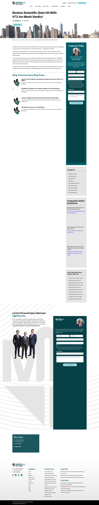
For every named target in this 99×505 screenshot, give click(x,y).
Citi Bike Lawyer (48, 494)
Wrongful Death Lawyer (49, 477)
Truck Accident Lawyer (49, 473)
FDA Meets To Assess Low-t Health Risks (32, 107)
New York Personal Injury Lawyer (75, 292)
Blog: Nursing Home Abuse (74, 183)
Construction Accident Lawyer (51, 475)
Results (29, 481)
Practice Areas (46, 6)
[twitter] (18, 475)
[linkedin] (15, 475)
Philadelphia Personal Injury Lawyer (76, 285)
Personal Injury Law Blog (19, 39)
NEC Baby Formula (48, 490)
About (31, 6)
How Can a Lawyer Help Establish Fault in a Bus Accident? (72, 477)
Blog (29, 488)
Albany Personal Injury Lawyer (75, 287)
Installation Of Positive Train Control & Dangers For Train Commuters (40, 88)
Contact (69, 6)
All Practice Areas (48, 496)
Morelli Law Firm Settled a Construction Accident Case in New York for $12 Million (42, 80)
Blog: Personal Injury (30, 39)
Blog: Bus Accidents (73, 174)
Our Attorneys (38, 6)
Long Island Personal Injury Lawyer (76, 282)
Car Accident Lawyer (49, 471)
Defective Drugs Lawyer (49, 488)
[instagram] (22, 475)
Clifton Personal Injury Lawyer (75, 280)
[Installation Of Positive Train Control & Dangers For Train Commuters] (17, 92)
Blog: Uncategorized (73, 192)
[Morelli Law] (19, 3)
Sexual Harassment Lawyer (50, 492)
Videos (29, 490)
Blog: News (71, 180)
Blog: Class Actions (72, 176)
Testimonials (31, 483)
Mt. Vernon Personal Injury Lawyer (75, 278)
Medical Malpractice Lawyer (50, 479)
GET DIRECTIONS (17, 446)
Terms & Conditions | (17, 501)
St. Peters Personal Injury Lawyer (75, 296)
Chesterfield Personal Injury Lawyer (76, 294)
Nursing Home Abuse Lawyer (50, 481)
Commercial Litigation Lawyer (51, 486)
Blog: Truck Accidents (73, 190)
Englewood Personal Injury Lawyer (75, 289)
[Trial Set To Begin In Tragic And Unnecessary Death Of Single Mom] (17, 101)
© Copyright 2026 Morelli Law (19, 503)
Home (29, 471)
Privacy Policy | (25, 501)
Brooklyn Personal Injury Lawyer (75, 299)
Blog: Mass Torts (72, 178)
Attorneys (30, 475)
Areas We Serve (55, 6)
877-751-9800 (18, 443)
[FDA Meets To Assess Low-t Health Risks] (17, 111)
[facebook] (13, 475)
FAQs (29, 485)
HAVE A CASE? (17, 24)
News (29, 486)
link (82, 65)
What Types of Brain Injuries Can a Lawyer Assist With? (72, 475)
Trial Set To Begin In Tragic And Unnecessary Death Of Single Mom (40, 98)
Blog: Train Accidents (73, 187)
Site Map (31, 501)
